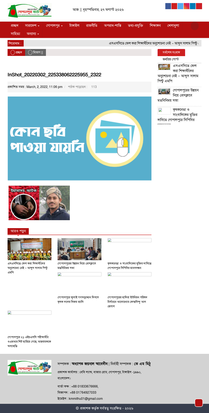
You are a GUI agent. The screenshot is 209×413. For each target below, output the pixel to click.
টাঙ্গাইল (74, 25)
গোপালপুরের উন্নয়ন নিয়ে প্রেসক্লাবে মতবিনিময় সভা (178, 95)
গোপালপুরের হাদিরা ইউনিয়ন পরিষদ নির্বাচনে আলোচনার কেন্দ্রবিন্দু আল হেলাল (127, 301)
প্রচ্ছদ (14, 25)
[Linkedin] (193, 6)
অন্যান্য (32, 33)
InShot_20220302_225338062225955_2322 (54, 75)
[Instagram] (187, 6)
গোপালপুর (53, 25)
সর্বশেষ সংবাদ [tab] (171, 52)
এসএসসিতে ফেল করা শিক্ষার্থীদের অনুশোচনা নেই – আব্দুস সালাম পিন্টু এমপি (153, 43)
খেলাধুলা (173, 25)
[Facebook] (168, 6)
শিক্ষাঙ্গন (155, 25)
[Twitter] (181, 6)
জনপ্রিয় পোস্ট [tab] (171, 59)
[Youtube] (174, 6)
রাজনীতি (91, 25)
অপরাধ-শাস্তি (112, 25)
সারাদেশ (31, 25)
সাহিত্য (15, 33)
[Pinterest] (199, 6)
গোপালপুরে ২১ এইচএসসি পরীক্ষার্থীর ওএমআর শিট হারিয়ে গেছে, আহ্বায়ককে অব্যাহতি (29, 341)
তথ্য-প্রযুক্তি (135, 25)
